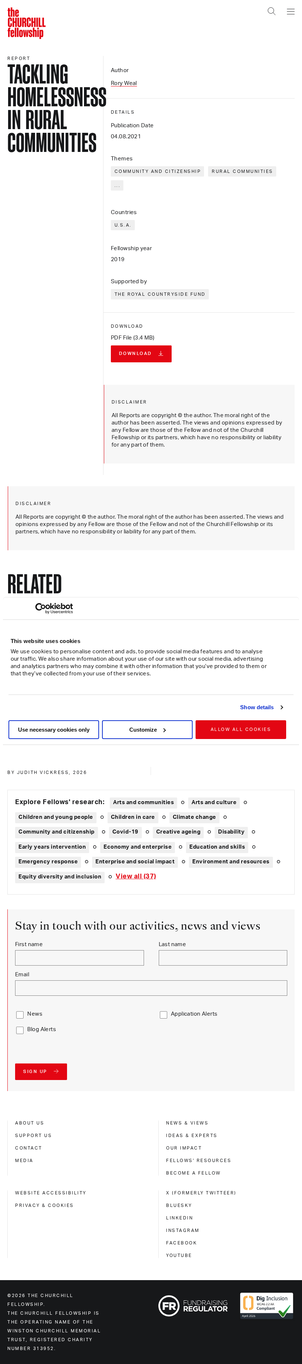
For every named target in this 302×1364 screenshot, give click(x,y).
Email (22, 974)
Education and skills (217, 847)
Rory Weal (124, 83)
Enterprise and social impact (135, 861)
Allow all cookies (241, 729)
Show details (257, 707)
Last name (172, 944)
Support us (33, 1135)
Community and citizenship (158, 171)
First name (29, 944)
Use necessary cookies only (53, 730)
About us (29, 1123)
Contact (28, 1148)
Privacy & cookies (44, 1205)
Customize (143, 730)
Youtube (179, 1255)
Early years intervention (52, 847)
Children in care (133, 817)
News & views (187, 1123)
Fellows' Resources (198, 1160)
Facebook (181, 1243)
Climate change (194, 817)
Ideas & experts (192, 1135)
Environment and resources (231, 861)
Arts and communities (143, 802)
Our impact (184, 1148)
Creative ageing (178, 832)
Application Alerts (194, 1014)
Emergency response (48, 861)
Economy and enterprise (137, 847)
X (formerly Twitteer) (201, 1193)
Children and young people (55, 817)
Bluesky (179, 1205)
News (34, 1014)
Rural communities (242, 171)
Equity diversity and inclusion (59, 877)
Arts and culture (214, 802)
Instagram (183, 1230)
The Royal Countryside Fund (160, 294)
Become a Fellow (193, 1173)
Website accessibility (51, 1193)
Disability (231, 832)
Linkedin (179, 1218)
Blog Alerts (41, 1029)
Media (24, 1160)
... (118, 185)
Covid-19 (125, 832)
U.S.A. (123, 225)
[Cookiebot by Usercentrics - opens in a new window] (40, 608)
